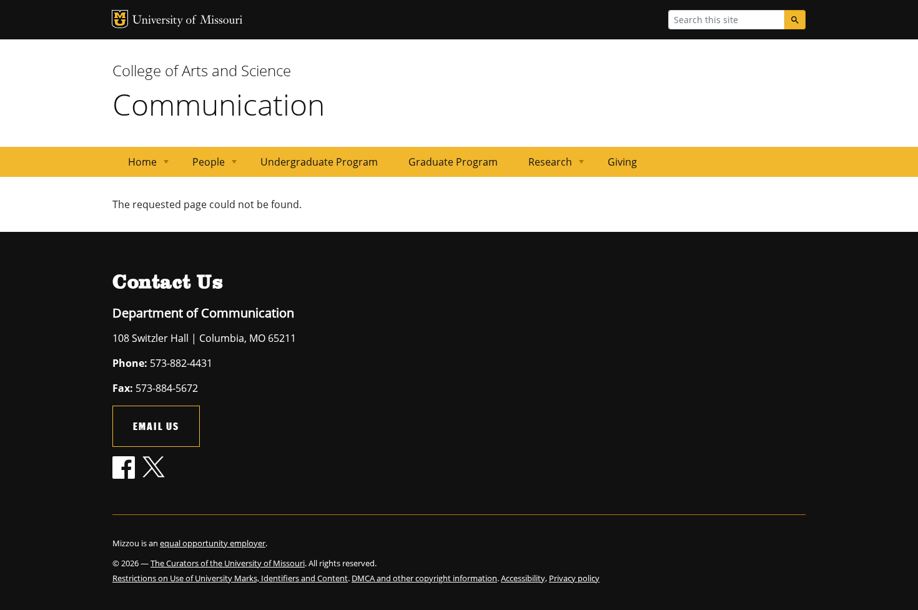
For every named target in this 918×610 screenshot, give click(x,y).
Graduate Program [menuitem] (453, 162)
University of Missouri (187, 21)
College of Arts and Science (201, 70)
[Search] (795, 19)
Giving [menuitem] (622, 162)
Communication (218, 104)
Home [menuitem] (135, 166)
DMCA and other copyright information (424, 578)
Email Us (156, 426)
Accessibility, (524, 578)
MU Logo (120, 19)
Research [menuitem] (542, 166)
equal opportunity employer (212, 543)
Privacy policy (574, 578)
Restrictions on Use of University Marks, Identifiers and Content (230, 578)
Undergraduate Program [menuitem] (319, 162)
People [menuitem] (201, 166)
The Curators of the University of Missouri (228, 563)
